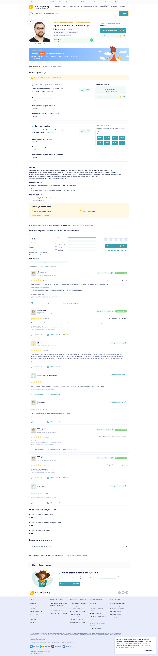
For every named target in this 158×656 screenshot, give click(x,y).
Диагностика (74, 6)
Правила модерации (76, 619)
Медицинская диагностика (118, 606)
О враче (46, 66)
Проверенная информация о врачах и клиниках (58, 604)
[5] (36, 243)
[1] (30, 243)
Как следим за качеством (98, 616)
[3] (33, 243)
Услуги (64, 6)
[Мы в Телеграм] (119, 592)
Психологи (113, 6)
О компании (33, 603)
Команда (93, 606)
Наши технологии (95, 613)
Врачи (57, 6)
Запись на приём (35, 66)
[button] (74, 13)
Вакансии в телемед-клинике (96, 609)
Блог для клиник (75, 614)
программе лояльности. (108, 578)
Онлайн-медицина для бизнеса (97, 624)
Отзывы (53, 66)
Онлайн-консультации (89, 6)
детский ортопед (59, 32)
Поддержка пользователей (58, 613)
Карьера (32, 608)
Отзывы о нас (34, 614)
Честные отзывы (55, 608)
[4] (34, 243)
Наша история (34, 606)
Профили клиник (115, 614)
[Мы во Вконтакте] (123, 592)
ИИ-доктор (103, 6)
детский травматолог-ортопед (62, 35)
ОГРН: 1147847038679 (36, 653)
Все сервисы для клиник (77, 611)
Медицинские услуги (117, 608)
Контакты (32, 622)
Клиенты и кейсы (75, 617)
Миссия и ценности (36, 611)
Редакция (33, 619)
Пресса (32, 617)
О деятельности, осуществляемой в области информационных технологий (52, 642)
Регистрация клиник (76, 606)
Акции (122, 6)
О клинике (93, 603)
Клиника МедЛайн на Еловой (47, 85)
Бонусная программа (56, 610)
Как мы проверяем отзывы (115, 250)
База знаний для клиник (77, 622)
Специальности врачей (117, 603)
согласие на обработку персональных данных (132, 643)
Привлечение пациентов (78, 603)
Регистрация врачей (76, 608)
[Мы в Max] (126, 592)
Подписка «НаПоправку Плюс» (97, 620)
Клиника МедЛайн (42, 126)
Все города (113, 617)
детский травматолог (72, 32)
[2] (31, 243)
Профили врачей (115, 611)
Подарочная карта (96, 628)
